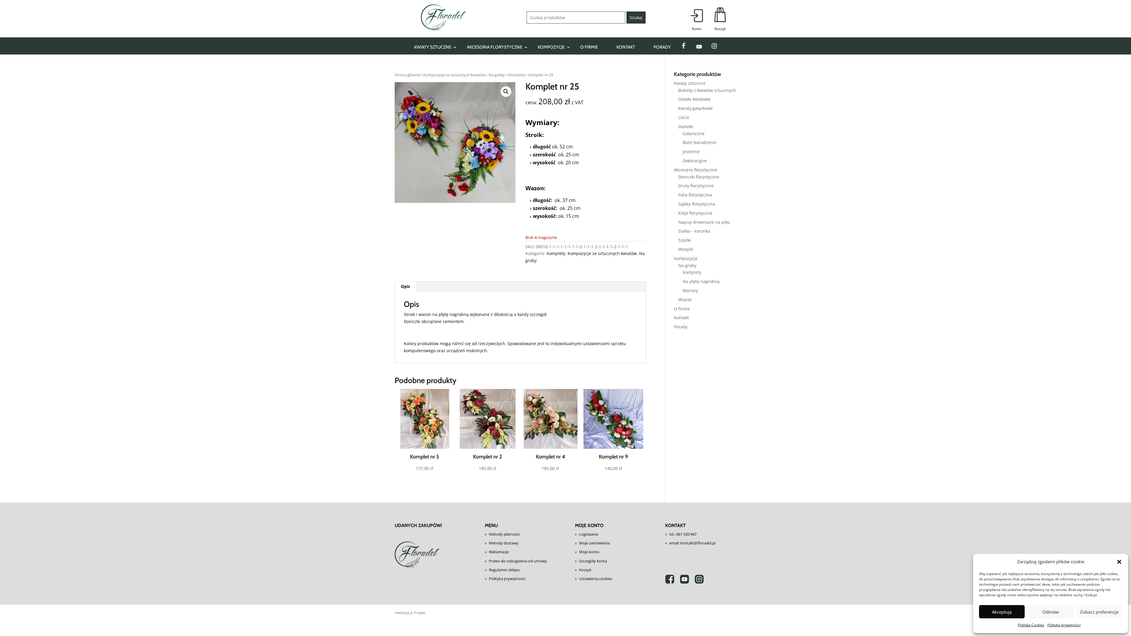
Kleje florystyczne (695, 213)
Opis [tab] (405, 286)
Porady (662, 47)
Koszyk (585, 569)
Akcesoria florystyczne (494, 47)
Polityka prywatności (1064, 624)
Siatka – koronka (694, 231)
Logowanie (588, 534)
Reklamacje (499, 551)
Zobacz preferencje (1099, 612)
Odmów (1050, 612)
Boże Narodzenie (699, 142)
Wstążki (685, 249)
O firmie (589, 47)
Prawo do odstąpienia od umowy (518, 561)
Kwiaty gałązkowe (695, 108)
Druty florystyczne (696, 185)
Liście (683, 117)
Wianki (685, 299)
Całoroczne (694, 133)
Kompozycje (551, 47)
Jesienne (691, 151)
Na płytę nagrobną (701, 281)
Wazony (690, 290)
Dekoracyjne (695, 160)
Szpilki (684, 240)
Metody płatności (504, 534)
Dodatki (685, 126)
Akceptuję (1002, 612)
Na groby (497, 74)
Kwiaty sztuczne (432, 47)
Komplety (516, 74)
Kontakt (625, 47)
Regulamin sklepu (504, 569)
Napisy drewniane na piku (704, 222)
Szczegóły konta (593, 561)
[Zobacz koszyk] (720, 19)
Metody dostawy (504, 543)
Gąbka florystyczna (696, 204)
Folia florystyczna (695, 195)
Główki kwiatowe (694, 99)
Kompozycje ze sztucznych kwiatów (454, 74)
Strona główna (407, 74)
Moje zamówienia (594, 543)
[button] (1119, 562)
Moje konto (589, 551)
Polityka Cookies (1031, 624)
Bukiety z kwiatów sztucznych (707, 90)
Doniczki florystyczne (698, 177)
